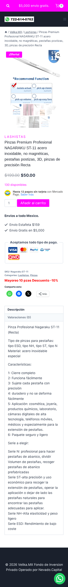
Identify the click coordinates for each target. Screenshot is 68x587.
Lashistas (15, 137)
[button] (58, 55)
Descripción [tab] (16, 309)
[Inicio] (6, 32)
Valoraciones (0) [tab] (19, 317)
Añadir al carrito (33, 203)
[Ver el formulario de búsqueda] (8, 5)
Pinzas (34, 275)
